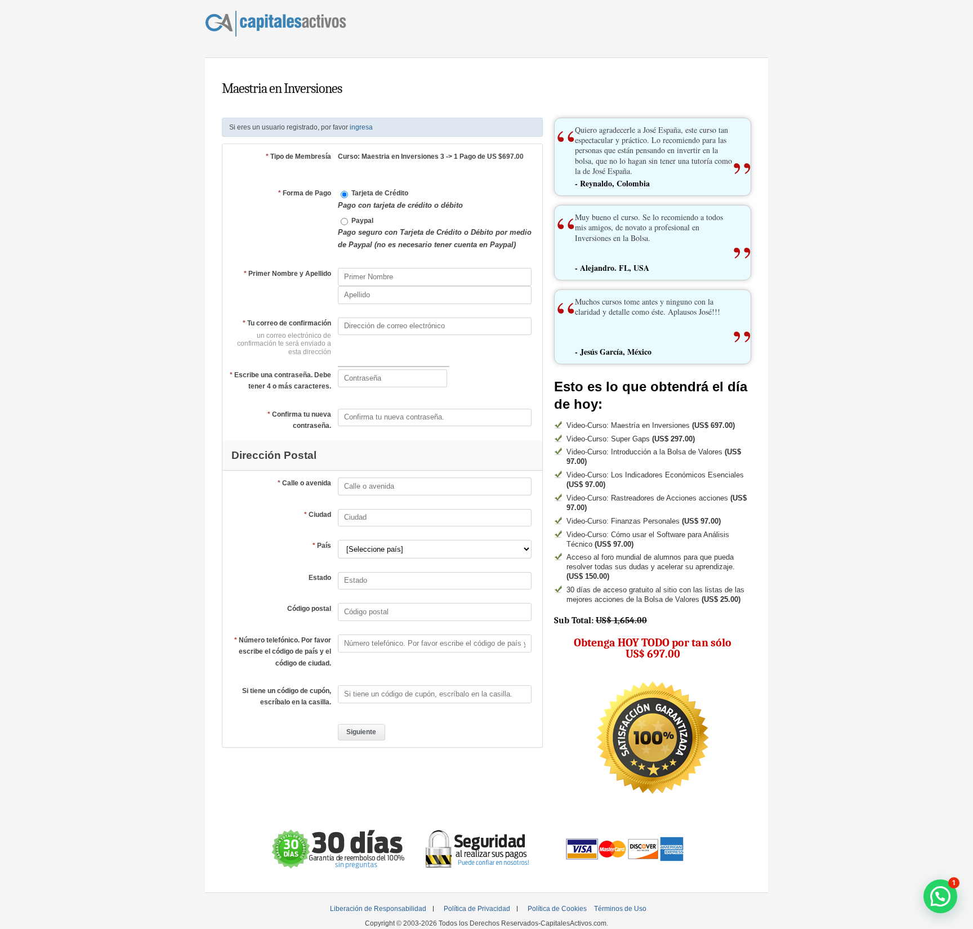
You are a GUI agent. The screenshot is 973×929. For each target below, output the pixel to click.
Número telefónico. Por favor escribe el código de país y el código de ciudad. (282, 651)
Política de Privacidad (477, 909)
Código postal (309, 609)
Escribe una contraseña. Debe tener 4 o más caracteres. (280, 380)
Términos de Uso (620, 909)
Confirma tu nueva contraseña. (299, 420)
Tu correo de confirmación (287, 323)
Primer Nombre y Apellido (287, 274)
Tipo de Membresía (298, 156)
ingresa (361, 127)
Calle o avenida (304, 483)
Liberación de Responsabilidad (378, 909)
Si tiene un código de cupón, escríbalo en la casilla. (286, 696)
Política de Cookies (557, 909)
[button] (940, 896)
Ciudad (317, 515)
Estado (320, 578)
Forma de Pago (304, 193)
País (322, 546)
